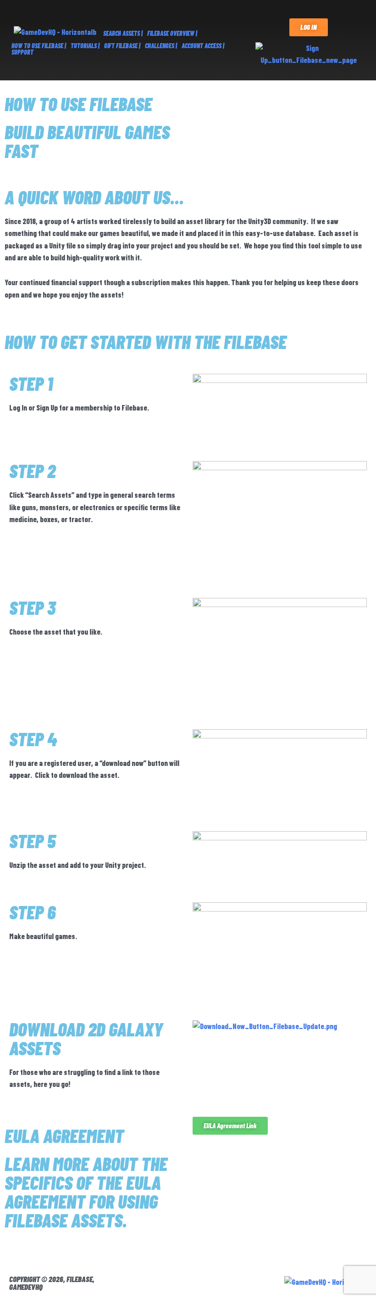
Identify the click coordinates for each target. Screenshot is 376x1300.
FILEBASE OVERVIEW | (172, 33)
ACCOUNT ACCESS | (203, 46)
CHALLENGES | (161, 46)
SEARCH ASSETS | (123, 33)
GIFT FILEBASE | (122, 46)
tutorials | (85, 46)
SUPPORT (22, 52)
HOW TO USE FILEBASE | (38, 46)
